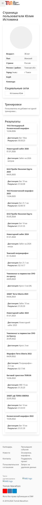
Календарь (7, 447)
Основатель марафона (26, 454)
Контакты (7, 458)
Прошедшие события (26, 448)
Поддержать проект (26, 460)
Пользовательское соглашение (11, 465)
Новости (6, 453)
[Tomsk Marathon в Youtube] (5, 491)
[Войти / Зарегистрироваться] (39, 3)
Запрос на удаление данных (28, 465)
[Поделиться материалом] (14, 491)
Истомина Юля (16, 93)
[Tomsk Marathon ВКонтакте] (10, 491)
